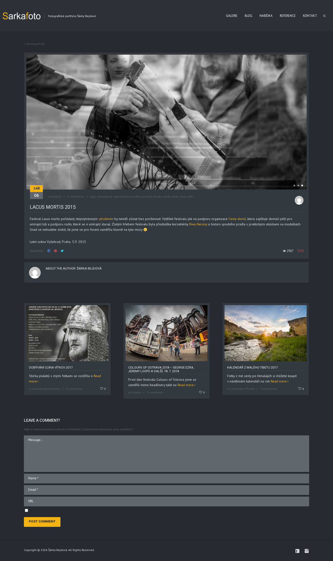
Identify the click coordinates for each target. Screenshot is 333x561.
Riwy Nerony (198, 224)
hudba (136, 196)
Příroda (250, 389)
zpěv (190, 196)
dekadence (105, 196)
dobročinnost (122, 196)
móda (166, 196)
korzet (157, 196)
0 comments (75, 196)
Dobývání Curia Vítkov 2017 (51, 367)
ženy (183, 196)
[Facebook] (297, 551)
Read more (185, 385)
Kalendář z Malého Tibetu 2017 (252, 367)
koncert (147, 196)
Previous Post (36, 44)
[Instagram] (306, 551)
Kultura (56, 196)
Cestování (237, 389)
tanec (175, 196)
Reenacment (51, 389)
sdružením (105, 219)
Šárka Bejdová (89, 268)
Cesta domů (237, 219)
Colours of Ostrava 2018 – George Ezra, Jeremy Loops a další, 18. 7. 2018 (161, 369)
